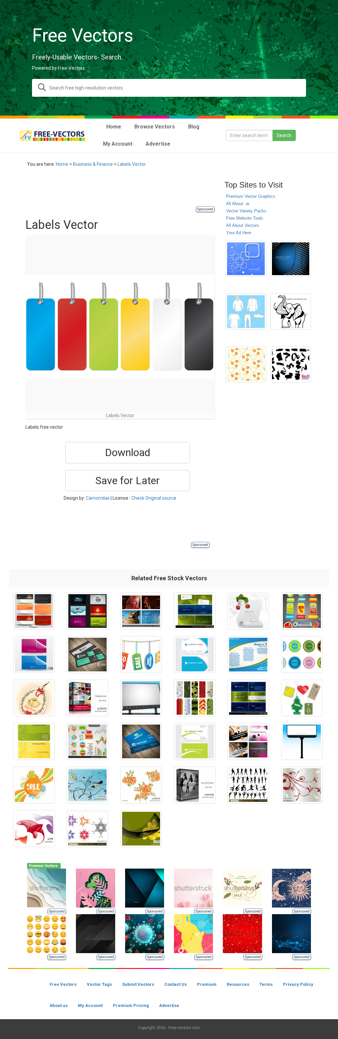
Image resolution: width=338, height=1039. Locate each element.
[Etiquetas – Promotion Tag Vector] (302, 610)
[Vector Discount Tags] (141, 654)
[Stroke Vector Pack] (290, 364)
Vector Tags (99, 984)
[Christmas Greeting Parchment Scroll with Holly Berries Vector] (248, 610)
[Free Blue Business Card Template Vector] (141, 741)
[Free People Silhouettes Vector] (248, 785)
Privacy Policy (298, 984)
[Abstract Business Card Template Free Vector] (248, 741)
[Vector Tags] (302, 698)
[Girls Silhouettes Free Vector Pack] (195, 785)
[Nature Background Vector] (87, 785)
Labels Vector (132, 164)
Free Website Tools (244, 218)
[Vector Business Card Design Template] (195, 654)
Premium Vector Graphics (250, 196)
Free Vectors (63, 984)
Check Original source (153, 498)
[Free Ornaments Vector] (302, 785)
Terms (266, 984)
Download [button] (127, 452)
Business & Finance (93, 164)
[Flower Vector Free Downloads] (141, 785)
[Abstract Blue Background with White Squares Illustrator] (245, 259)
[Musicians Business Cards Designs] (141, 610)
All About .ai (237, 203)
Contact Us (175, 984)
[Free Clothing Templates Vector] (245, 312)
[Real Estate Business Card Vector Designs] (34, 610)
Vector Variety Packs (246, 210)
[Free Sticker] (302, 654)
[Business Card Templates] (87, 610)
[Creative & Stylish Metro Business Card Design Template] (87, 654)
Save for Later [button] (127, 480)
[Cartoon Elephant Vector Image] (290, 312)
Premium (207, 984)
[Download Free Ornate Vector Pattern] (245, 364)
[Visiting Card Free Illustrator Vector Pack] (87, 698)
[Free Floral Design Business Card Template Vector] (34, 741)
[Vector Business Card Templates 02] (195, 610)
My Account (90, 1005)
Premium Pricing (131, 1005)
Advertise (169, 1005)
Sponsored (205, 209)
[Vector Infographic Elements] (87, 741)
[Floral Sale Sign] (34, 785)
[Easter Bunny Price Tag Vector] (34, 698)
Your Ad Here (238, 232)
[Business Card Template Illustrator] (195, 741)
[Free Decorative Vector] (87, 828)
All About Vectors (242, 225)
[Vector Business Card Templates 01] (248, 698)
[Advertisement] (145, 190)
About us (59, 1005)
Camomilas (98, 498)
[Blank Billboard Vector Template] (302, 741)
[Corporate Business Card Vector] (34, 654)
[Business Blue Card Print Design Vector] (248, 654)
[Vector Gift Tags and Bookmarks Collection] (195, 698)
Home (62, 164)
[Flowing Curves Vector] (34, 828)
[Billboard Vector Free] (141, 698)
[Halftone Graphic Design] (290, 259)
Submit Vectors (138, 984)
